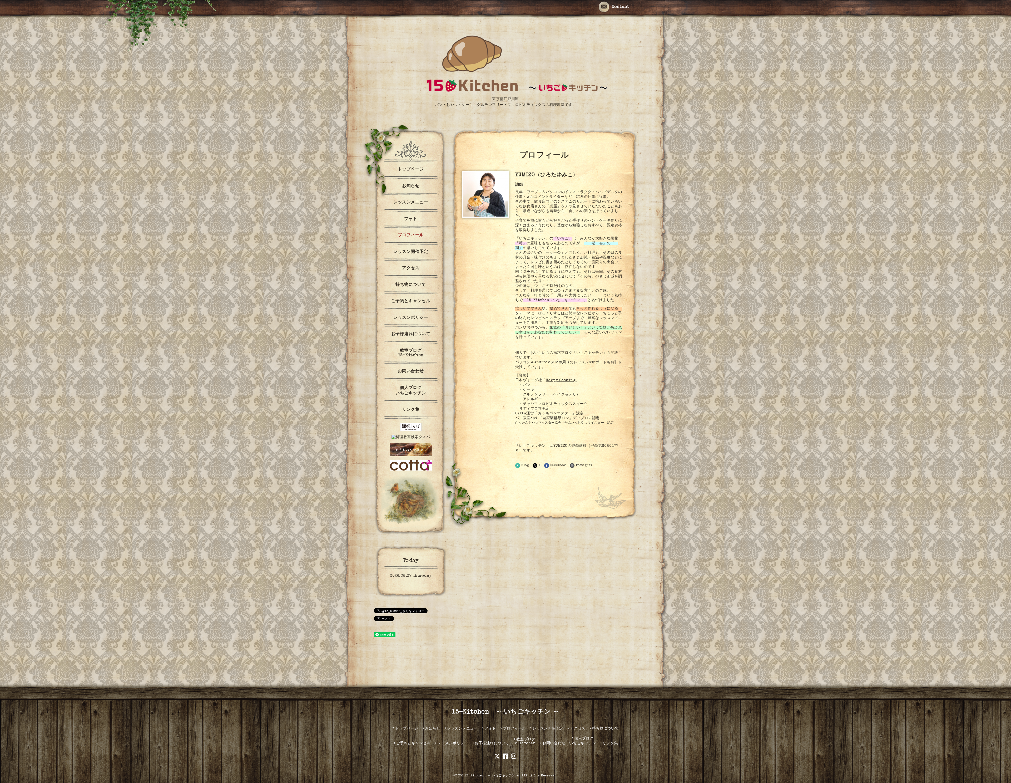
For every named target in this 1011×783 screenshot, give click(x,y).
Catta (521, 413)
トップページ (411, 170)
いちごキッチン (589, 353)
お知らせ (410, 186)
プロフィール (411, 235)
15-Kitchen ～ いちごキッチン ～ (505, 712)
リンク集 (410, 410)
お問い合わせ (411, 371)
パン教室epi (526, 418)
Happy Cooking (561, 380)
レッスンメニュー (410, 202)
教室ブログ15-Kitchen (411, 353)
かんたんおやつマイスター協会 (538, 422)
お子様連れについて (410, 334)
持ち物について (410, 285)
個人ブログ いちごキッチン (410, 391)
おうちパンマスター (555, 413)
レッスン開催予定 (410, 252)
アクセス (410, 268)
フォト (410, 219)
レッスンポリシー (410, 318)
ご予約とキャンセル (410, 301)
